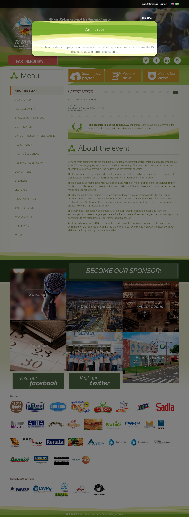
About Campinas (150, 4)
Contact (163, 4)
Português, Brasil (177, 4)
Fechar (148, 18)
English (172, 4)
